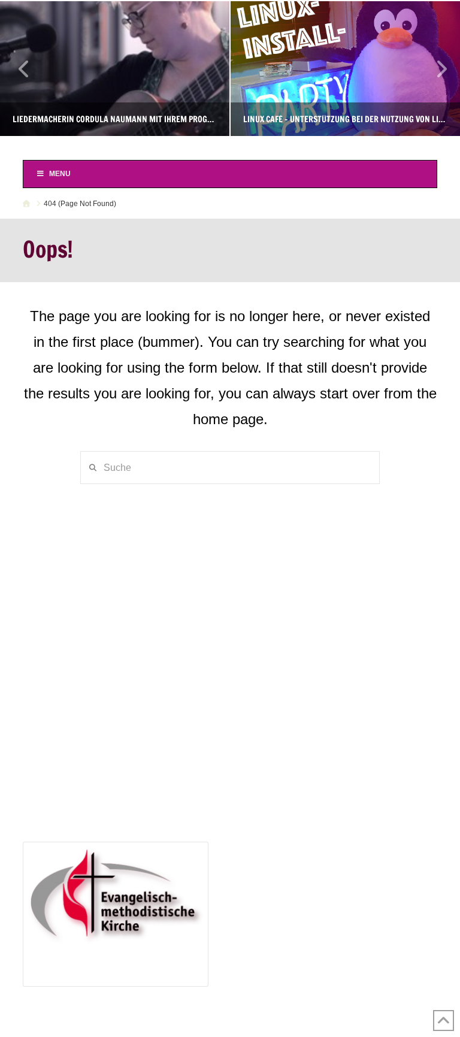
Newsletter (53, 630)
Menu (60, 174)
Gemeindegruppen (70, 562)
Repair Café (56, 714)
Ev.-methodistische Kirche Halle (229, 146)
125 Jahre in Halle (69, 766)
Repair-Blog (72, 748)
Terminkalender (63, 579)
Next (434, 68)
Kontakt (47, 648)
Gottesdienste (76, 596)
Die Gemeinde (61, 544)
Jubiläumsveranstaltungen (102, 783)
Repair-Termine (79, 732)
